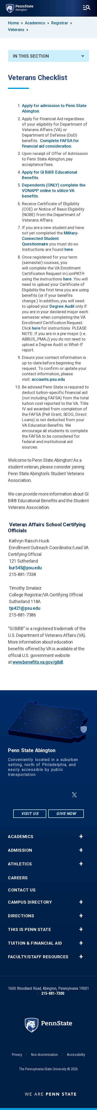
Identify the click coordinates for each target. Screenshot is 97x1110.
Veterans (16, 29)
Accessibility (76, 1055)
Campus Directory (30, 902)
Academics (35, 23)
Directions (21, 916)
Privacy (17, 1055)
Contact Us (22, 890)
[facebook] (36, 795)
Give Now (66, 813)
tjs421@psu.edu (24, 608)
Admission (20, 850)
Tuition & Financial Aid (35, 943)
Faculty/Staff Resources (38, 957)
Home (13, 23)
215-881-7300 (52, 993)
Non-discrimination (44, 1055)
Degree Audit (61, 306)
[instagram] (23, 795)
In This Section (31, 56)
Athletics (20, 864)
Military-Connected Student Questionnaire (50, 238)
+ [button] (81, 837)
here (68, 249)
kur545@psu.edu (25, 567)
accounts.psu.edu (48, 379)
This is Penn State (29, 929)
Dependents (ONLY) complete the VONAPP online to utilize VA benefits (54, 190)
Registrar (59, 23)
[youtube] (62, 795)
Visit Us (29, 813)
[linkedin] (49, 795)
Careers (18, 878)
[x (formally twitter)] (74, 795)
